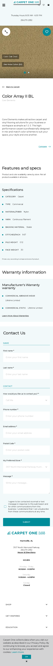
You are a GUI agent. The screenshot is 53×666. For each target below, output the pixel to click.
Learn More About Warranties (15, 316)
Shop (8, 604)
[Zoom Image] (6, 32)
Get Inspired (13, 616)
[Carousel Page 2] (28, 72)
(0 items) (48, 5)
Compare (43, 146)
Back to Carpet (13, 87)
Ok (26, 657)
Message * (7, 476)
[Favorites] (43, 5)
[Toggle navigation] (3, 5)
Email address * (10, 426)
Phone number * (10, 409)
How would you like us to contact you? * (21, 394)
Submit (26, 522)
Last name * (8, 368)
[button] (38, 5)
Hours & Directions (27, 552)
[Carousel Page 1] (25, 72)
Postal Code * (9, 443)
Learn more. (18, 652)
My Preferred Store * (12, 460)
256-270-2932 (26, 20)
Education (11, 627)
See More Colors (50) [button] (13, 64)
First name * (8, 351)
